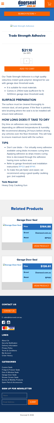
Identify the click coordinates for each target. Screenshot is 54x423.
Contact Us (9, 311)
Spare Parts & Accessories (12, 382)
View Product (41, 246)
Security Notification (9, 343)
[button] (47, 417)
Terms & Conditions (9, 351)
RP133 (22, 166)
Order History (7, 356)
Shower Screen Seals (10, 377)
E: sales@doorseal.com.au (12, 317)
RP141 (32, 166)
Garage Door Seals (9, 375)
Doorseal (23, 415)
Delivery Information (9, 346)
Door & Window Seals (10, 372)
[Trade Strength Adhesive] (27, 26)
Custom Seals (7, 367)
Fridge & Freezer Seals (11, 370)
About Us (5, 341)
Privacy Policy (7, 348)
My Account (6, 353)
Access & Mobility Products (12, 380)
